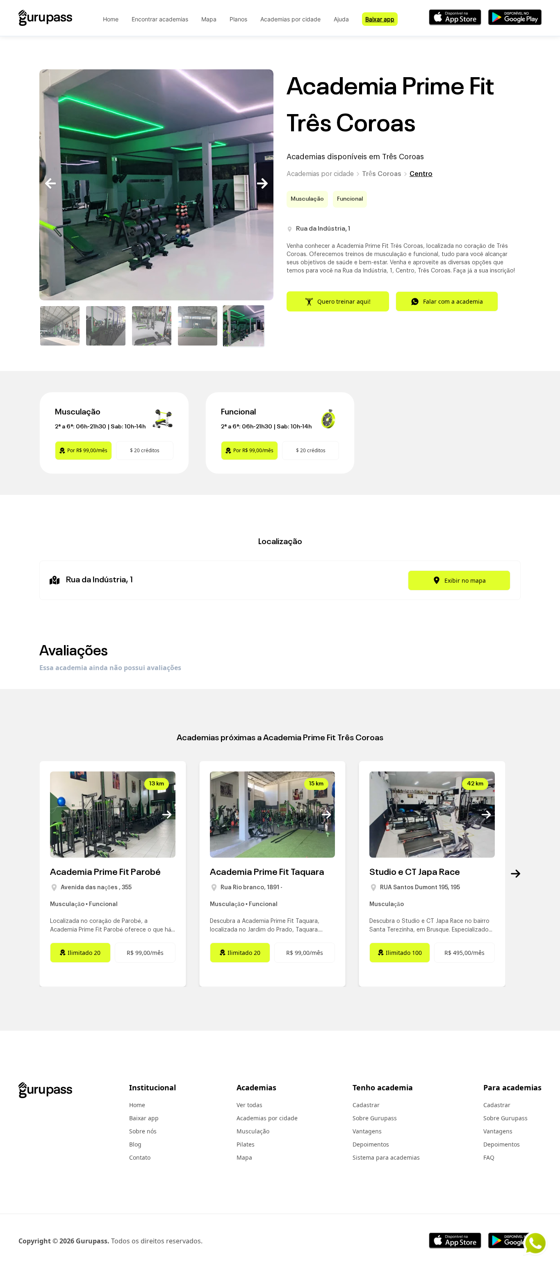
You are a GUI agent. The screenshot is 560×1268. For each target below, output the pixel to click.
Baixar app (379, 19)
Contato (139, 1157)
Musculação (253, 1131)
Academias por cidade (290, 19)
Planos (238, 19)
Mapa (208, 19)
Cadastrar (366, 1105)
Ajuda (341, 19)
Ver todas (249, 1105)
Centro (421, 174)
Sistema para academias (386, 1157)
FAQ (488, 1157)
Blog (135, 1144)
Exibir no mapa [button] (465, 580)
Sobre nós (143, 1131)
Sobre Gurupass (375, 1118)
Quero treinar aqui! (344, 301)
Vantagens (367, 1131)
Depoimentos (371, 1144)
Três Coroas (381, 174)
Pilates (246, 1144)
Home (110, 19)
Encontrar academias (160, 19)
